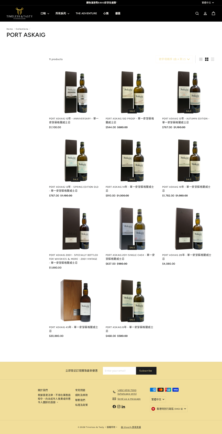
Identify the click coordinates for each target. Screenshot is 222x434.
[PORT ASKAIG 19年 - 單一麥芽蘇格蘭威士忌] (188, 167)
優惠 (117, 13)
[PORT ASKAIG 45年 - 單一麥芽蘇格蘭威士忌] (75, 307)
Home (10, 29)
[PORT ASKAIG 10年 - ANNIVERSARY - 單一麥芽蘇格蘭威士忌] (75, 99)
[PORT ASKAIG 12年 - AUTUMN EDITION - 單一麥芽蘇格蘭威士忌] (188, 99)
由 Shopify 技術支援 (131, 427)
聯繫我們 (80, 400)
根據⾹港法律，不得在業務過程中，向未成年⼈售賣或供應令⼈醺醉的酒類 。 (54, 399)
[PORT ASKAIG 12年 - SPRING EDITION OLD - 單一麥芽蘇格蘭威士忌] (75, 167)
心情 (106, 13)
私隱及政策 (81, 404)
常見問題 (80, 390)
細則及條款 (81, 395)
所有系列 (61, 13)
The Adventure (86, 13)
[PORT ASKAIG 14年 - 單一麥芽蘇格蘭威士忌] (132, 167)
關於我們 (43, 390)
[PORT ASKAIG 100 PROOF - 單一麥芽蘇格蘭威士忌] (132, 99)
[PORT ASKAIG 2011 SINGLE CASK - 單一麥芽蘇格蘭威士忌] (132, 235)
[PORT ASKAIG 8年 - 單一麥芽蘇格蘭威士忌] (132, 307)
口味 (44, 13)
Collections (22, 29)
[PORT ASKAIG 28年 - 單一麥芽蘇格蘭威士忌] (188, 235)
